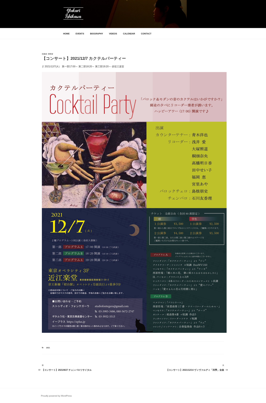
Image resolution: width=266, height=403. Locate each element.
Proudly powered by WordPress (56, 396)
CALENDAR (129, 33)
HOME (66, 33)
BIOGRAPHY (96, 33)
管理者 (50, 54)
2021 (48, 348)
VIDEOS (113, 33)
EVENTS (80, 33)
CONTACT (146, 33)
